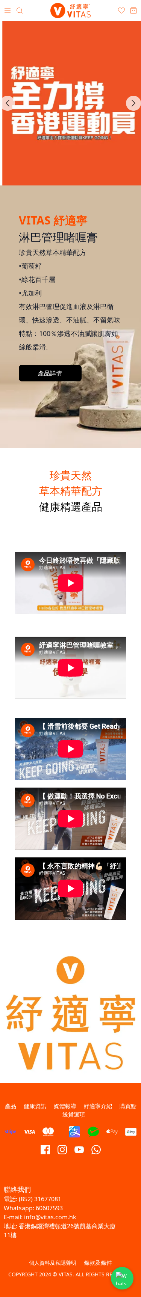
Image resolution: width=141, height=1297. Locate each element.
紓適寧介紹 (98, 1106)
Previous (7, 103)
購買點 (128, 1106)
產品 (10, 1106)
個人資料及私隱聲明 (52, 1262)
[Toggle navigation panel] (8, 11)
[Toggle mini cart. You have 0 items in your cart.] (133, 11)
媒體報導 (65, 1106)
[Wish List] (121, 11)
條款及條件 (98, 1262)
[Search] (20, 11)
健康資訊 (35, 1106)
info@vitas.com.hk (50, 1217)
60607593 (49, 1208)
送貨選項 (73, 1114)
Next (133, 103)
